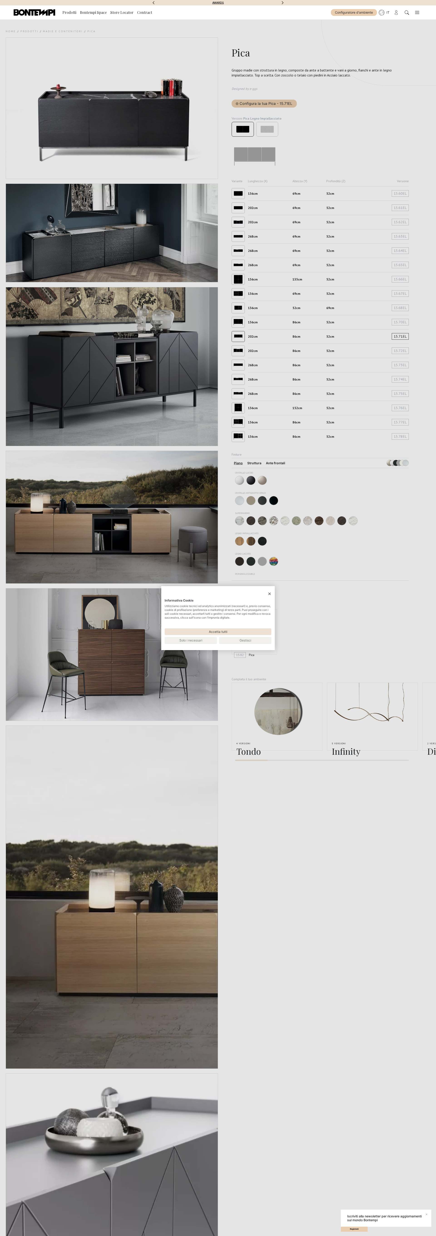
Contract (144, 12)
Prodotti (69, 12)
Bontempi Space (218, 2)
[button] (153, 2)
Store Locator (122, 12)
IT (387, 12)
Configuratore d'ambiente (354, 12)
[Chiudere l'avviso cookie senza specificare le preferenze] (269, 593)
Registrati (354, 1229)
